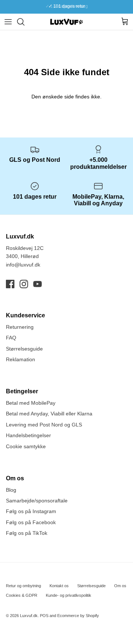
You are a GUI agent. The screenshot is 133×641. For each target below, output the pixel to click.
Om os (120, 585)
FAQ (11, 338)
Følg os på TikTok (26, 533)
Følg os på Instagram (31, 511)
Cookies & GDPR (21, 595)
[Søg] (24, 22)
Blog (11, 490)
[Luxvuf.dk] (66, 21)
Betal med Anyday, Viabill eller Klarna (49, 414)
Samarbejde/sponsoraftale (37, 501)
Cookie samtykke (26, 446)
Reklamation (20, 359)
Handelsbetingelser (28, 435)
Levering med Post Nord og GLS (44, 425)
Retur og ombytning (23, 585)
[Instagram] (24, 284)
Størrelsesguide (24, 349)
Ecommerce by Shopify (78, 615)
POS (44, 615)
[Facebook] (10, 284)
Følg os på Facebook (31, 522)
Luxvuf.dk (29, 615)
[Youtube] (37, 284)
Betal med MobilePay (30, 403)
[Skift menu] (8, 22)
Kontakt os (59, 585)
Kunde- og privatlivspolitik (68, 595)
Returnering (20, 327)
